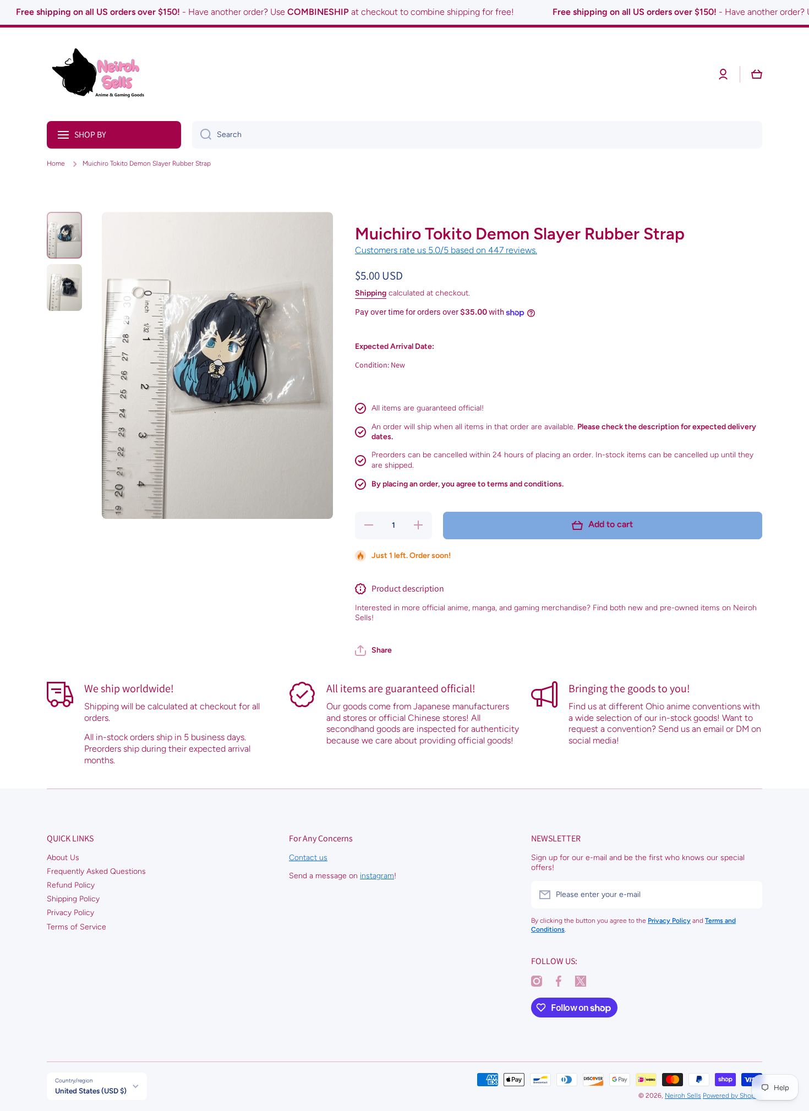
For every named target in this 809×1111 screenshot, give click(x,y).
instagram (377, 875)
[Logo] (102, 74)
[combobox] (477, 135)
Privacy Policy (70, 912)
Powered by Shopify (732, 1095)
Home (56, 163)
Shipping (370, 293)
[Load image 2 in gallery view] (64, 287)
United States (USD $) (91, 1090)
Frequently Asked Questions (96, 871)
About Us (63, 857)
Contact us (308, 857)
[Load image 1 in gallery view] (64, 235)
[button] (373, 650)
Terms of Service (76, 927)
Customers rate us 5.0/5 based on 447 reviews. (446, 250)
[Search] (201, 135)
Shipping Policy (73, 899)
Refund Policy (71, 885)
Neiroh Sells (683, 1095)
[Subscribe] (748, 894)
